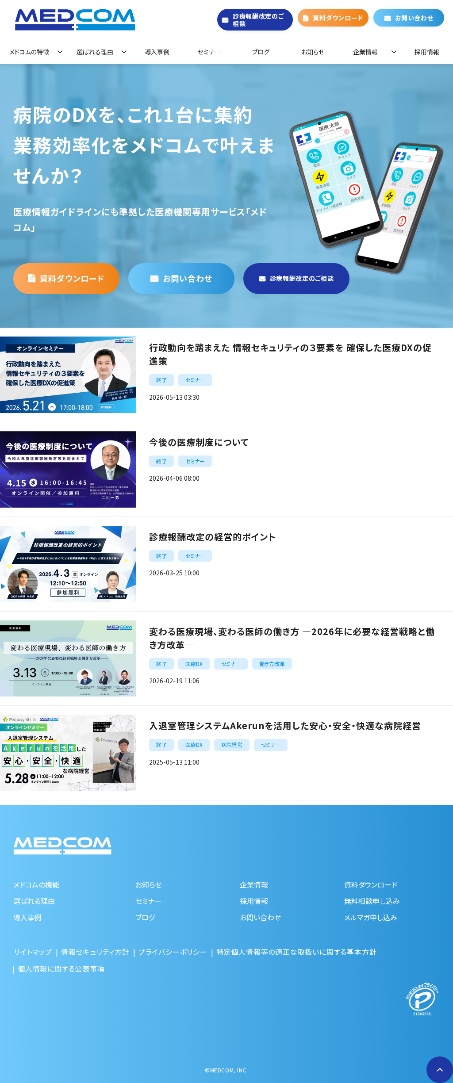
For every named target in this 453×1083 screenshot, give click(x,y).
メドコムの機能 (36, 884)
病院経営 (231, 744)
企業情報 (365, 51)
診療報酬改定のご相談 (258, 19)
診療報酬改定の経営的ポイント (212, 536)
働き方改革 (272, 663)
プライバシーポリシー (172, 951)
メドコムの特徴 (29, 51)
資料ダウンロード (338, 17)
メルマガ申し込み (370, 917)
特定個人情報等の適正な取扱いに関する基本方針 (296, 951)
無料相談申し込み (372, 900)
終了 (161, 379)
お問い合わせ (414, 17)
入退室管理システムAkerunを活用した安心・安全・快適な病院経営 (285, 725)
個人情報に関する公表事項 (61, 968)
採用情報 (427, 51)
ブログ (260, 51)
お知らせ (312, 51)
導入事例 (157, 51)
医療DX (194, 663)
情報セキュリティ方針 (95, 951)
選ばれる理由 (95, 51)
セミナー (209, 51)
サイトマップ (32, 951)
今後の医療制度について (199, 442)
